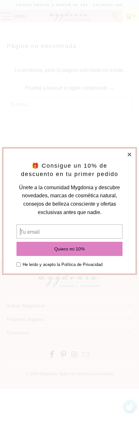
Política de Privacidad (81, 264)
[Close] (129, 154)
